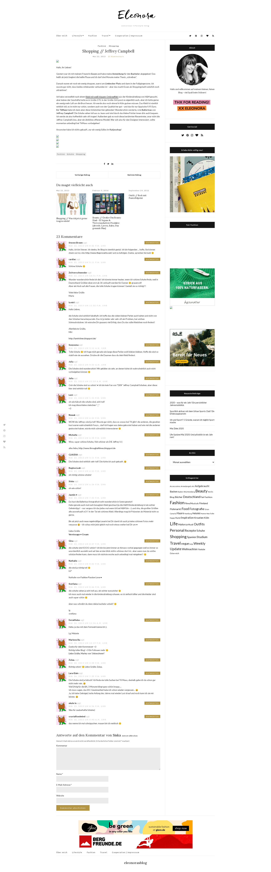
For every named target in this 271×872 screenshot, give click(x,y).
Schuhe (70, 154)
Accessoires (175, 486)
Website (60, 795)
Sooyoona (73, 345)
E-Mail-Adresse (64, 785)
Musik (190, 524)
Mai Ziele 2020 (177, 428)
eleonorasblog (135, 863)
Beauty (201, 491)
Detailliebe (74, 620)
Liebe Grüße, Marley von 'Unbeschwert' (87, 653)
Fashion (92, 36)
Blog (172, 497)
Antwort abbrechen (130, 736)
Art (193, 486)
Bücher (179, 496)
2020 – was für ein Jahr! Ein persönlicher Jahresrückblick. (188, 403)
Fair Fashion (206, 497)
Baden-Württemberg (186, 492)
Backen (174, 491)
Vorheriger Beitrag (82, 175)
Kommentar (61, 745)
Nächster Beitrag (134, 175)
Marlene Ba (74, 640)
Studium (202, 537)
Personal (177, 530)
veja (191, 544)
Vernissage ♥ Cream (78, 534)
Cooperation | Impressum (129, 36)
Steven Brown (76, 242)
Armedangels (186, 486)
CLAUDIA (73, 454)
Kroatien (199, 517)
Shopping (114, 46)
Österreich (174, 553)
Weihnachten (189, 549)
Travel (105, 36)
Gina (71, 541)
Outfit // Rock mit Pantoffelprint (137, 196)
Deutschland (191, 497)
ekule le (73, 703)
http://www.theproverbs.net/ (98, 253)
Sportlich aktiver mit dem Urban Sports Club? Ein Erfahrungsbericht (192, 412)
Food (185, 509)
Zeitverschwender (78, 272)
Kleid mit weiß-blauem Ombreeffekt (102, 96)
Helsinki (196, 513)
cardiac (72, 259)
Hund (178, 518)
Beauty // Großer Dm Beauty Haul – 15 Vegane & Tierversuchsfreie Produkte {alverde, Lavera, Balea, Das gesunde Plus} (107, 223)
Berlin (210, 492)
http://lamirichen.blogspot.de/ (82, 338)
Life (174, 523)
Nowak (72, 415)
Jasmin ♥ (73, 495)
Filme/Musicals (192, 503)
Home (203, 513)
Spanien (191, 537)
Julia (71, 361)
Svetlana (73, 584)
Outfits (199, 524)
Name (59, 774)
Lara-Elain (73, 673)
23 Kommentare (116, 56)
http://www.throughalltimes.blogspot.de (97, 448)
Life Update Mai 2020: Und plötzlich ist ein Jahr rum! (191, 435)
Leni (71, 395)
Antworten (152, 243)
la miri (72, 302)
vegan (185, 543)
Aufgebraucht (202, 486)
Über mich (61, 36)
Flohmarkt (175, 508)
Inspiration (187, 517)
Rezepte (190, 530)
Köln (206, 517)
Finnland (203, 503)
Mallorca (183, 524)
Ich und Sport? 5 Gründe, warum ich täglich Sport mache (192, 421)
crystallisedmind (77, 716)
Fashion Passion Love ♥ (91, 577)
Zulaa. (72, 660)
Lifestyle (77, 36)
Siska (71, 481)
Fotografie (196, 509)
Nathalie (73, 561)
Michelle (73, 435)
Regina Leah (75, 468)
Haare (180, 513)
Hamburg (188, 514)
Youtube (201, 549)
